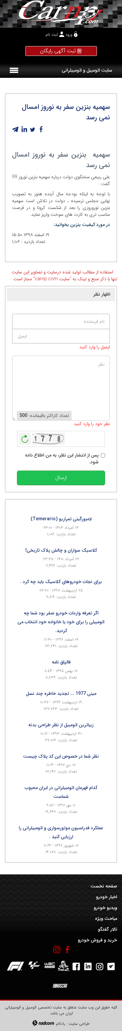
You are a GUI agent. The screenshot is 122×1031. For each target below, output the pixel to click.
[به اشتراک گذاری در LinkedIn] (24, 129)
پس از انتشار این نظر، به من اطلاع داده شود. (62, 459)
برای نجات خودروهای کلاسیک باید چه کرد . (61, 581)
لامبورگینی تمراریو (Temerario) (61, 519)
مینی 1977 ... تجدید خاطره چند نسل (61, 693)
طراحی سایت (79, 1024)
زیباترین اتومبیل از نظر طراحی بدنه (61, 725)
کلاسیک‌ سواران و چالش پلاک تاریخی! (61, 550)
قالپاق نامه (61, 662)
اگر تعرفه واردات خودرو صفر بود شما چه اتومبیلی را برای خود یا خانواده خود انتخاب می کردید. (61, 622)
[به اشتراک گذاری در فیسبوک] (41, 129)
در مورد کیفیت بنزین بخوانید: (81, 224)
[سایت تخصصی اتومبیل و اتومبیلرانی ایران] (61, 12)
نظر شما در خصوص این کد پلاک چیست (61, 756)
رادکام (60, 1024)
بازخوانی (25, 437)
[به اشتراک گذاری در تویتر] (32, 129)
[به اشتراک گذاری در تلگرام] (16, 129)
